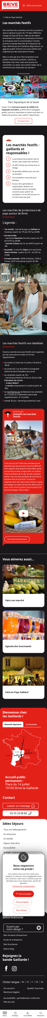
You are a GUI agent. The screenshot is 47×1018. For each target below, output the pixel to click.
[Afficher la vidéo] (23, 513)
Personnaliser (22, 902)
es (28, 982)
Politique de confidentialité (23, 886)
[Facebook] (6, 968)
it (32, 982)
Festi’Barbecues (13, 392)
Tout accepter (24, 894)
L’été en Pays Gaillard (13, 17)
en (23, 982)
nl (42, 982)
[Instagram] (14, 968)
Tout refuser (21, 910)
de (37, 982)
